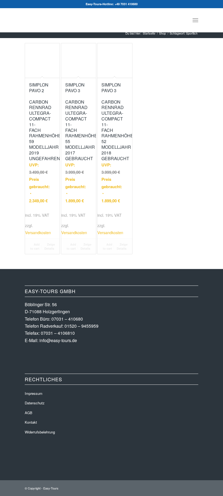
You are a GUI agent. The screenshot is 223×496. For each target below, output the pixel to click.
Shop (162, 33)
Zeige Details (49, 246)
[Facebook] (186, 487)
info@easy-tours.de (58, 340)
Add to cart (35, 246)
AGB (28, 412)
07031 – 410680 (67, 319)
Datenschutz (35, 402)
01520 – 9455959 (81, 326)
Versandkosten (38, 232)
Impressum (33, 393)
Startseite (149, 33)
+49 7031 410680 (126, 4)
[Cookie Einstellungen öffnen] (11, 489)
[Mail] (194, 487)
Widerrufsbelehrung (40, 432)
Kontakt (31, 422)
